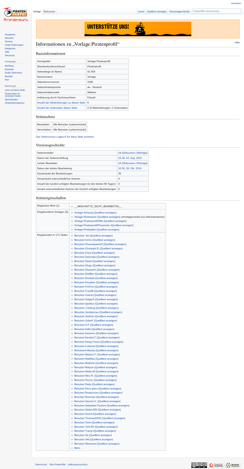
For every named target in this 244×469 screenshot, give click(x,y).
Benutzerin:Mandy (84, 350)
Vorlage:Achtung (83, 212)
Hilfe (237, 42)
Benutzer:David (83, 261)
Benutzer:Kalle (82, 329)
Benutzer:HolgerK (84, 299)
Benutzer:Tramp (83, 430)
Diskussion (129, 152)
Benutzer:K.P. (81, 324)
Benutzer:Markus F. (85, 354)
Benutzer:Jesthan (84, 316)
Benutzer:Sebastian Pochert (90, 405)
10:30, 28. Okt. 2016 (129, 168)
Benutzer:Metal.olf (84, 371)
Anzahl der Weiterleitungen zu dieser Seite (61, 102)
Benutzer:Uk (81, 435)
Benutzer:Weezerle (85, 443)
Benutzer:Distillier (84, 273)
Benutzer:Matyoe (84, 367)
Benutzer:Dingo (83, 265)
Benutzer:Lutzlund (84, 346)
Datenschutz (41, 464)
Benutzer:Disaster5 (85, 269)
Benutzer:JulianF (83, 320)
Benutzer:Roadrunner (86, 392)
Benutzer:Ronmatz (84, 396)
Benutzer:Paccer (83, 380)
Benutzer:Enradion (84, 282)
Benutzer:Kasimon (84, 333)
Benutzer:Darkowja (85, 256)
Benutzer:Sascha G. (85, 401)
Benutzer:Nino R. (84, 375)
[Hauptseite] (15, 14)
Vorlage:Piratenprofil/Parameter (92, 225)
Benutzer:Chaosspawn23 (88, 244)
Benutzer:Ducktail (84, 278)
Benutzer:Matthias (84, 358)
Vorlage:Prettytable (85, 229)
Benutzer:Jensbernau (86, 312)
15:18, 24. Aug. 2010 (130, 158)
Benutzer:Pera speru (86, 388)
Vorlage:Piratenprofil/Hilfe (88, 221)
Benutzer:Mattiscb (84, 363)
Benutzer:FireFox (84, 286)
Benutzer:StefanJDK (85, 409)
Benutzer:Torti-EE (84, 426)
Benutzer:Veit (81, 439)
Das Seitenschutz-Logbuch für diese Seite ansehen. (65, 136)
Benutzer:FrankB (83, 290)
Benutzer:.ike (81, 235)
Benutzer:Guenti (83, 295)
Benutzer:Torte (82, 422)
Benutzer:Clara (82, 252)
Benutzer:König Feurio (87, 341)
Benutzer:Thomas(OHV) (88, 418)
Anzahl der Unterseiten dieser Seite (57, 107)
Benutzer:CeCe (83, 239)
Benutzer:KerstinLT (85, 337)
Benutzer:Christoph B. (86, 248)
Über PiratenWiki (57, 464)
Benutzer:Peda (82, 384)
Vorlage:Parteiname (85, 216)
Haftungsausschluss (78, 464)
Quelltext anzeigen (105, 212)
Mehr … (78, 448)
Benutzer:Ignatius (84, 303)
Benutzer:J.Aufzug (84, 307)
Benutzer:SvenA (83, 413)
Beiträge (142, 152)
